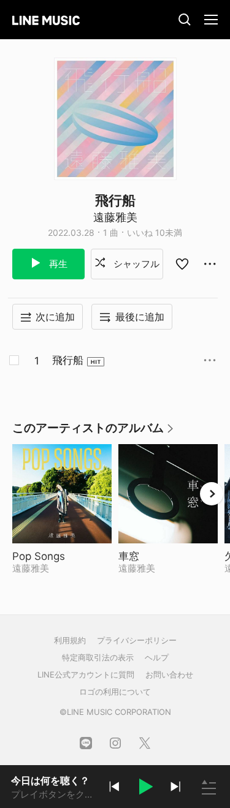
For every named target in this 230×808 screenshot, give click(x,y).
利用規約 (70, 640)
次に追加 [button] (55, 317)
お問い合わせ (169, 674)
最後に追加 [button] (139, 317)
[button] (144, 788)
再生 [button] (57, 264)
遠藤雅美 (115, 217)
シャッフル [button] (135, 264)
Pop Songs (62, 556)
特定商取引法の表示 (98, 657)
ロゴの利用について (115, 692)
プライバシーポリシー (137, 640)
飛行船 (67, 360)
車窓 (159, 556)
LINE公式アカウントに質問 (85, 674)
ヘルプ (157, 657)
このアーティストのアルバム (93, 432)
